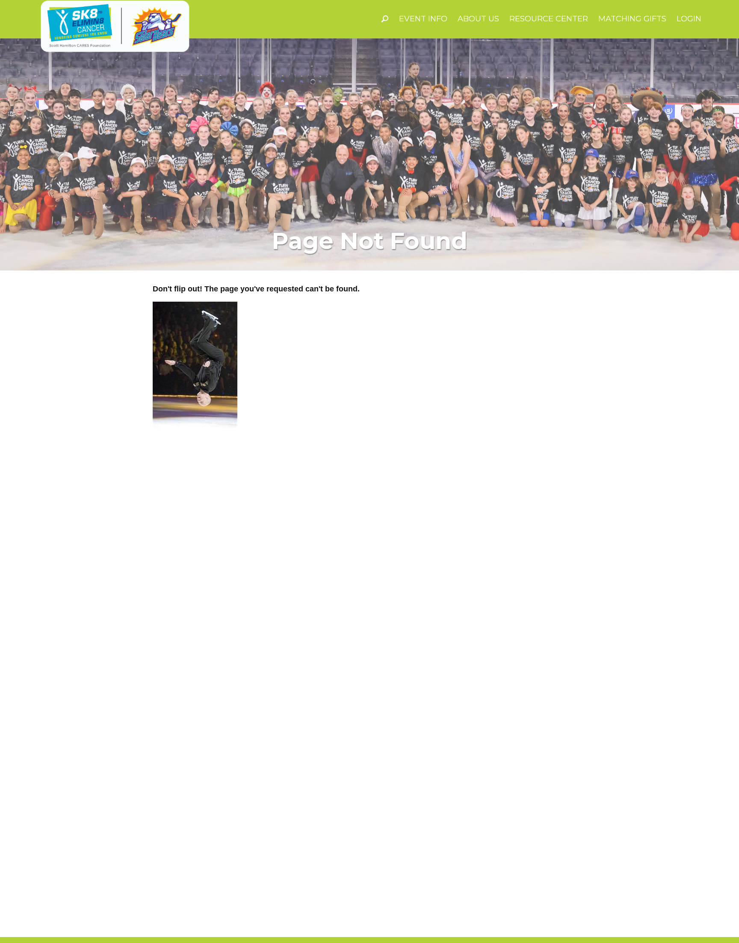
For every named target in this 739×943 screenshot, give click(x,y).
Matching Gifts (632, 19)
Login (689, 19)
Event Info (423, 19)
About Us (478, 19)
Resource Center (548, 19)
